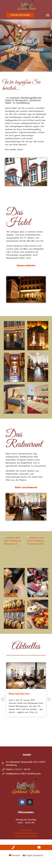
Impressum (26, 830)
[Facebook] (22, 802)
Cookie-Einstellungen (26, 836)
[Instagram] (30, 802)
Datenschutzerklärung (26, 833)
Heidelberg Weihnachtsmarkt (25, 696)
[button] (48, 15)
